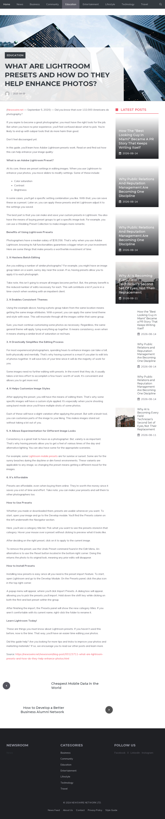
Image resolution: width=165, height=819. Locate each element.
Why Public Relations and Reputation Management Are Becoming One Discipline (136, 187)
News (20, 4)
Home (6, 4)
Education (70, 4)
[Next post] (109, 710)
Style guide (111, 810)
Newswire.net (15, 109)
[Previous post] (6, 685)
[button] (160, 4)
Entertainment (91, 4)
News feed (54, 810)
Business (35, 4)
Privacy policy (95, 810)
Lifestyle (110, 4)
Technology (127, 4)
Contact (80, 810)
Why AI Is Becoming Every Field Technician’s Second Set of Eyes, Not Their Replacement (137, 284)
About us (68, 810)
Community (52, 4)
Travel (144, 4)
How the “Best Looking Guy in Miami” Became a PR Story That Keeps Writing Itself (136, 139)
